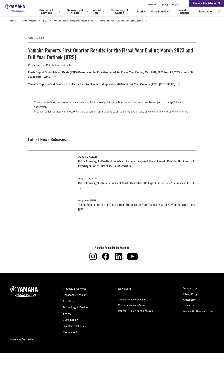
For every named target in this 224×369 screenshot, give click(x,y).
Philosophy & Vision (74, 295)
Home (13, 20)
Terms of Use (190, 288)
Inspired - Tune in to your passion (135, 310)
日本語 (165, 4)
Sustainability (71, 320)
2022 (45, 20)
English (175, 4)
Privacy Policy (190, 294)
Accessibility (189, 299)
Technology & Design (75, 307)
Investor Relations (73, 326)
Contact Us (188, 305)
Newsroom (152, 4)
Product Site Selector (205, 3)
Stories (67, 313)
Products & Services (74, 288)
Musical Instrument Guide (131, 305)
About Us (68, 301)
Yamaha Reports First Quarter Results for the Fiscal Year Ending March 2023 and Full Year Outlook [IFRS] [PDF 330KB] (101, 84)
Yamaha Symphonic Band (131, 299)
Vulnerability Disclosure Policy (198, 311)
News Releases (29, 20)
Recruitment (206, 11)
